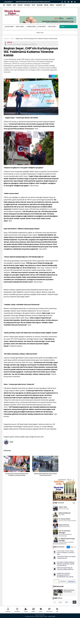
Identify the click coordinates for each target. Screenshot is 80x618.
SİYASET (20, 5)
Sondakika (17, 611)
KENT (14, 5)
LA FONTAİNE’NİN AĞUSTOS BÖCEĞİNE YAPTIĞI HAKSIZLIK (62, 535)
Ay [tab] (75, 547)
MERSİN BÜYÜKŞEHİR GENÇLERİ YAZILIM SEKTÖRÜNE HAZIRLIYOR (33, 2)
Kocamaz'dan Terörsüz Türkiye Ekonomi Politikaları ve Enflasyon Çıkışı (64, 552)
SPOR (33, 5)
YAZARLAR (59, 5)
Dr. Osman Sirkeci (64, 519)
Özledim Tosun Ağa (64, 508)
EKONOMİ (27, 5)
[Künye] (71, 1)
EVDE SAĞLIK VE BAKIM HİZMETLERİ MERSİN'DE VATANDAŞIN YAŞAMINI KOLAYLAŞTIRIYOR (64, 563)
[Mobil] (62, 1)
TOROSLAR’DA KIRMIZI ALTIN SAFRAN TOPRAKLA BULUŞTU (64, 557)
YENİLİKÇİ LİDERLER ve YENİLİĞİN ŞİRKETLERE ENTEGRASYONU (63, 543)
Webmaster (49, 611)
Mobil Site (8, 611)
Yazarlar (26, 611)
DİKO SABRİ (61, 514)
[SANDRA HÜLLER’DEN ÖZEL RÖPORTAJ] (58, 592)
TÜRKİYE (8, 5)
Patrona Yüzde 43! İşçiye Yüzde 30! (67, 520)
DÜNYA (52, 5)
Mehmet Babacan (65, 513)
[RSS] (75, 1)
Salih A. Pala (63, 507)
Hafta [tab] (72, 547)
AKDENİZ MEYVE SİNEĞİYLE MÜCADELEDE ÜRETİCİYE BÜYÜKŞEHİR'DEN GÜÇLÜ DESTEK (63, 575)
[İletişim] (68, 1)
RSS (57, 611)
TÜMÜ (73, 503)
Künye (40, 611)
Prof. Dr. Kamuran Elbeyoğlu (64, 532)
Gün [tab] (68, 547)
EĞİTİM (46, 5)
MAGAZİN (39, 5)
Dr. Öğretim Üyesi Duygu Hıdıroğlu (67, 539)
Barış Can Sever (64, 525)
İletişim (33, 611)
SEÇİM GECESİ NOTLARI (64, 526)
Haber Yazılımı (51, 616)
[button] (65, 5)
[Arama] (65, 1)
